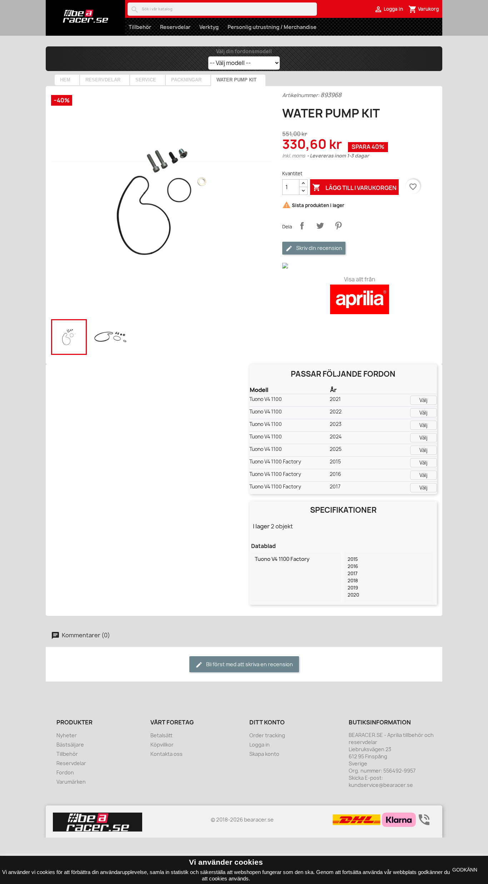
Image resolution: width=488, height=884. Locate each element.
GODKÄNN (464, 870)
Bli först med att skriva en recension (249, 664)
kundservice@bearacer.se (381, 785)
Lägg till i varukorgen (354, 187)
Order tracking (267, 735)
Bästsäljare (70, 744)
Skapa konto (264, 753)
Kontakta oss (166, 753)
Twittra (320, 226)
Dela (302, 226)
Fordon (65, 772)
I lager (261, 526)
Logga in (259, 744)
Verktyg (209, 27)
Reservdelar (175, 27)
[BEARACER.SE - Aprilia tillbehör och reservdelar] (85, 16)
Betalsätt (161, 735)
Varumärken (71, 781)
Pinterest (338, 226)
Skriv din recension (318, 248)
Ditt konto (267, 722)
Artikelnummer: (300, 95)
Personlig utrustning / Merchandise (272, 27)
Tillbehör (140, 27)
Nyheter (66, 735)
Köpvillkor (162, 744)
